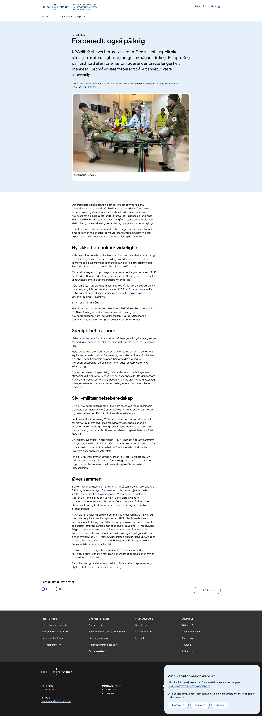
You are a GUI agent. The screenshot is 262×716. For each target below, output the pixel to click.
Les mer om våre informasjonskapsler (189, 685)
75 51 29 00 (47, 689)
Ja (47, 589)
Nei (61, 589)
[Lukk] (254, 670)
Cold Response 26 (108, 493)
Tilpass (220, 704)
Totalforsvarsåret (138, 289)
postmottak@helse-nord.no (56, 700)
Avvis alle (200, 704)
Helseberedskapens (83, 338)
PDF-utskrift (210, 590)
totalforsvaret (121, 351)
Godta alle (178, 704)
